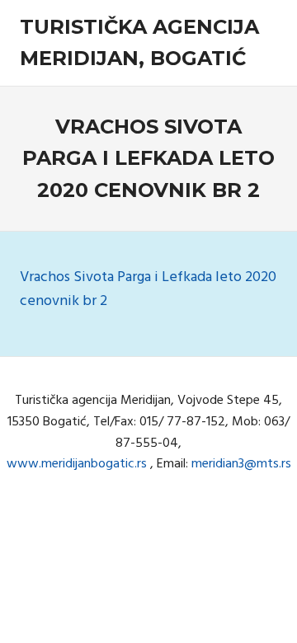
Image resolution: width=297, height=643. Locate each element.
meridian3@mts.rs (241, 464)
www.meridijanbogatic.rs (77, 464)
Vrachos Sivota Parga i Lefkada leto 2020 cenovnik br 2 (148, 289)
